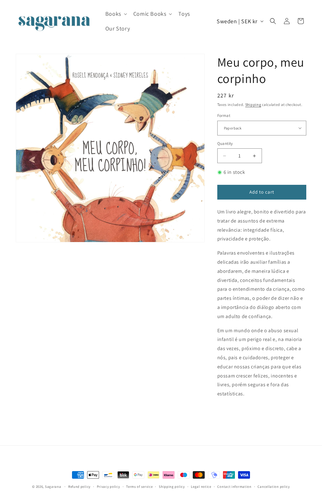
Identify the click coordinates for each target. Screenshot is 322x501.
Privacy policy (108, 486)
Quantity (225, 143)
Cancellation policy (274, 486)
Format (223, 115)
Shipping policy (172, 486)
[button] (116, 13)
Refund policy (79, 486)
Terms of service (139, 486)
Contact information (234, 486)
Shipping (253, 104)
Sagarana (53, 486)
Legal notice (201, 486)
